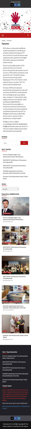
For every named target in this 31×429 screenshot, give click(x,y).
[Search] (28, 35)
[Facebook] (15, 4)
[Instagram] (18, 4)
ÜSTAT (9, 242)
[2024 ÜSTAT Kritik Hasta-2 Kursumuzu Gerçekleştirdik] (15, 235)
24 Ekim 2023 (7, 280)
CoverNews (16, 426)
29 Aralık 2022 (7, 339)
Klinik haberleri (7, 213)
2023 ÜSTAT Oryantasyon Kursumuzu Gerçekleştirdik (14, 166)
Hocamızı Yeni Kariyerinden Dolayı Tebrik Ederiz (15, 177)
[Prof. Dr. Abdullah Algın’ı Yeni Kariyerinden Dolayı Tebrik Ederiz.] (15, 206)
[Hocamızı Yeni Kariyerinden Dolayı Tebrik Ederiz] (15, 324)
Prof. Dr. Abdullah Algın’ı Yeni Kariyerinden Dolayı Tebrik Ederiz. (13, 155)
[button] (3, 35)
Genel (5, 242)
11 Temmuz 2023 (8, 309)
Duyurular (6, 301)
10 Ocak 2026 (7, 221)
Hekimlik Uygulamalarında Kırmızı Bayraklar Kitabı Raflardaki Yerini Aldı (14, 172)
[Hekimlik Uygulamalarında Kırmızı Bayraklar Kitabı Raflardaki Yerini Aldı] (15, 294)
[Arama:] (11, 143)
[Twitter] (12, 4)
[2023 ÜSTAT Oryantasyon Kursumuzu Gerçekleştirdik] (15, 265)
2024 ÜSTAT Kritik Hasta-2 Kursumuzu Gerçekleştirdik (14, 161)
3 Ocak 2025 (7, 251)
